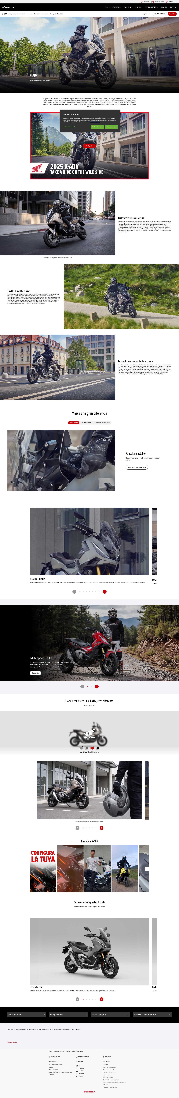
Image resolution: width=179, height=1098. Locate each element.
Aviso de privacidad (108, 1070)
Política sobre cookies (109, 1072)
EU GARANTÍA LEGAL (12, 1042)
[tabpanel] (89, 461)
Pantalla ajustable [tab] (74, 423)
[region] (90, 121)
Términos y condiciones (109, 1067)
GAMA (106, 7)
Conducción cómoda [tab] (86, 423)
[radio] (81, 748)
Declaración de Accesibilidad (110, 1080)
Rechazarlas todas (97, 126)
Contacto (105, 1064)
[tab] (80, 591)
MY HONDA (137, 7)
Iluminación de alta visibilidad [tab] (103, 423)
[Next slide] (105, 592)
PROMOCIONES (128, 7)
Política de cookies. (94, 121)
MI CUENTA (173, 7)
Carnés (51, 1067)
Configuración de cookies (70, 126)
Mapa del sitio (107, 1075)
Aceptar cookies (111, 126)
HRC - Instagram (53, 1069)
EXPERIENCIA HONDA (150, 7)
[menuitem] (147, 2)
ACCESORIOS (116, 7)
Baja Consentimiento (108, 1077)
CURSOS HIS (164, 7)
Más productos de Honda (55, 1064)
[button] (89, 146)
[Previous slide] (74, 592)
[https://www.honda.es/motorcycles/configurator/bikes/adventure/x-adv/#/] (43, 868)
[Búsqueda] (175, 1)
